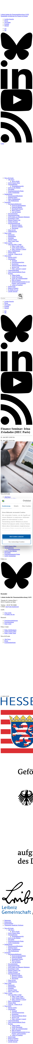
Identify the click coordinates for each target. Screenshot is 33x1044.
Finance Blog (12, 1003)
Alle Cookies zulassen (16, 536)
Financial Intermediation (19, 956)
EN (5, 28)
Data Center (7, 983)
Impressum (7, 920)
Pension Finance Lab (14, 970)
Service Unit (15, 1017)
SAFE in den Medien (10, 551)
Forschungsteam (13, 964)
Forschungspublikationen (15, 946)
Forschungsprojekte (13, 965)
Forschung (7, 952)
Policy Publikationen (14, 1001)
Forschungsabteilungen (14, 954)
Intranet (6, 25)
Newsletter (7, 22)
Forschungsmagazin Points (12, 554)
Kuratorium (15, 1014)
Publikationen (8, 944)
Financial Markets (17, 957)
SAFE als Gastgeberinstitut (19, 1029)
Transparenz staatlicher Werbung (13, 925)
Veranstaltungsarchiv (14, 549)
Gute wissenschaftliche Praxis (16, 1022)
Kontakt (6, 24)
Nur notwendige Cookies (16, 542)
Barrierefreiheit (8, 923)
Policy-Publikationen (14, 949)
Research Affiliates (17, 977)
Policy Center (8, 993)
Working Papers (12, 947)
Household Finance (17, 959)
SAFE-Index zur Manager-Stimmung (19, 967)
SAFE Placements (17, 1027)
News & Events (9, 928)
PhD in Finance (16, 1030)
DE (5, 30)
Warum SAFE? (12, 1007)
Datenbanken (12, 986)
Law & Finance (16, 962)
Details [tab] (16, 506)
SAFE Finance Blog (10, 546)
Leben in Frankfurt (17, 1035)
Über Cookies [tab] (26, 506)
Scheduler (11, 988)
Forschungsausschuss (18, 1012)
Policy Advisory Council (19, 999)
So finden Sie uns (13, 1040)
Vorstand (14, 1011)
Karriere (10, 1024)
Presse (6, 21)
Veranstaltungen (9, 548)
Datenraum (11, 985)
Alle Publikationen (13, 951)
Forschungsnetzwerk (14, 973)
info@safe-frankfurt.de (12, 606)
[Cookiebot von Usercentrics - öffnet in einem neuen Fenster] (23, 501)
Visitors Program (13, 972)
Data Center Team (13, 991)
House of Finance (13, 1038)
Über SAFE (7, 1006)
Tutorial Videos (12, 990)
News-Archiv (16, 931)
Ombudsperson (12, 981)
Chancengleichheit (13, 1020)
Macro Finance (16, 960)
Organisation (11, 1009)
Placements (15, 978)
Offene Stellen (16, 1025)
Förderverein (11, 1037)
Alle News (7, 497)
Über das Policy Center (15, 994)
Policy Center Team (17, 996)
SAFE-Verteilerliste (10, 556)
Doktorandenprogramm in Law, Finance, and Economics (21, 1032)
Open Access (12, 980)
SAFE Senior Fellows (18, 998)
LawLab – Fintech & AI (15, 1004)
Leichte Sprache (9, 19)
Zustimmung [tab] (6, 506)
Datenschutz (8, 922)
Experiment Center (13, 969)
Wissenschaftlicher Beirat (19, 1016)
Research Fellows (17, 975)
